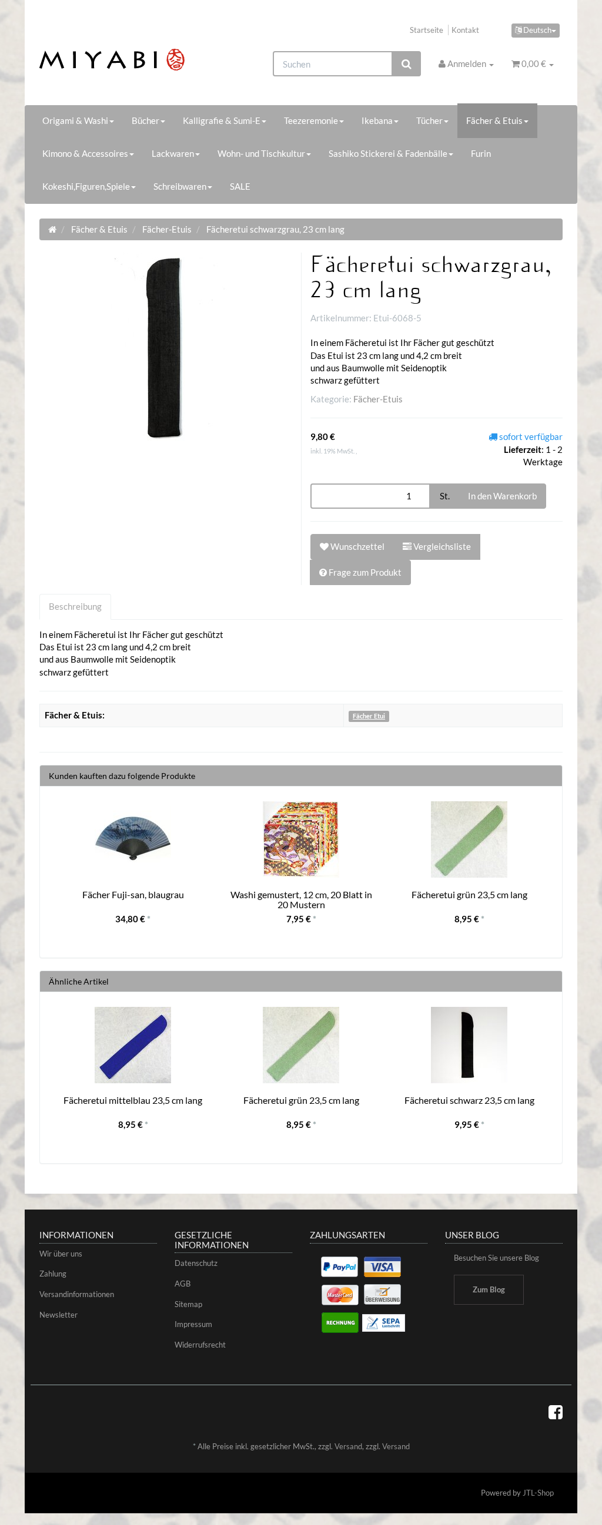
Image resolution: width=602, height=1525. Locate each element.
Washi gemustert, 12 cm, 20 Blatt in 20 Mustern (301, 900)
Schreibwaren (179, 186)
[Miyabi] (120, 59)
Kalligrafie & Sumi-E (221, 120)
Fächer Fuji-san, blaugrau (133, 894)
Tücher (429, 120)
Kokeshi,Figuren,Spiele (86, 186)
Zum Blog (489, 1289)
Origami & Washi (75, 120)
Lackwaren (173, 153)
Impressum (193, 1324)
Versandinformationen (76, 1294)
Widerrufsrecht (200, 1344)
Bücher (145, 120)
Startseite (426, 30)
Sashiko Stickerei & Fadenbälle (388, 153)
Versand (348, 1446)
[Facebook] (556, 1412)
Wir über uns (60, 1253)
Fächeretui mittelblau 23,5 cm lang (132, 1100)
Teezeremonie (311, 120)
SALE (240, 186)
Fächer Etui (369, 716)
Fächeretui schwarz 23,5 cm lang (469, 1100)
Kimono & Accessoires (85, 153)
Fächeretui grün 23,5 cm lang (469, 894)
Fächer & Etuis (494, 120)
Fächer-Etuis (378, 399)
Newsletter (58, 1314)
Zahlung (52, 1273)
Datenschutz (196, 1263)
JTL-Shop (538, 1492)
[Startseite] (52, 229)
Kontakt (465, 30)
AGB (182, 1283)
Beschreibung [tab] (75, 606)
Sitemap (188, 1304)
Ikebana (377, 120)
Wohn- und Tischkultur (261, 153)
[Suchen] (407, 63)
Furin (481, 153)
